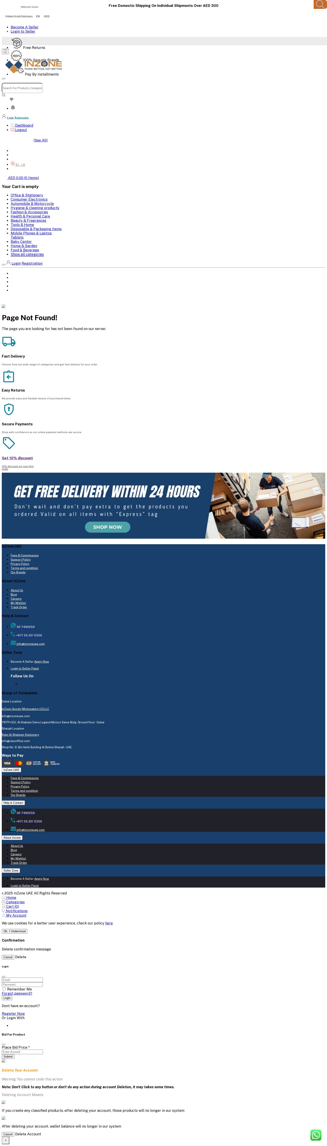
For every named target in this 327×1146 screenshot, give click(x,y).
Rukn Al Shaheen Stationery (20, 734)
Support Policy (21, 559)
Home (15, 151)
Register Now (13, 1014)
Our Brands (18, 572)
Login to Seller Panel (25, 668)
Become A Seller (25, 27)
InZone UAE (11, 770)
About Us (17, 590)
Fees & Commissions (25, 555)
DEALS (15, 286)
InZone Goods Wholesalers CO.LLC (25, 709)
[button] (13, 108)
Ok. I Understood (15, 931)
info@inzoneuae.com (30, 644)
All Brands (19, 155)
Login (10, 117)
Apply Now (41, 661)
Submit (8, 1056)
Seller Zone (11, 870)
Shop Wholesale (24, 169)
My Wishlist (18, 603)
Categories (20, 159)
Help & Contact (13, 802)
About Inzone (12, 837)
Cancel (8, 957)
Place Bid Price (16, 1047)
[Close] (3, 1044)
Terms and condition (24, 568)
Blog (14, 594)
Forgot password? (17, 993)
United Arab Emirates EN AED (27, 16)
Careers (16, 598)
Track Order (19, 607)
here (109, 923)
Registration (22, 117)
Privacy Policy (20, 564)
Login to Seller (23, 31)
